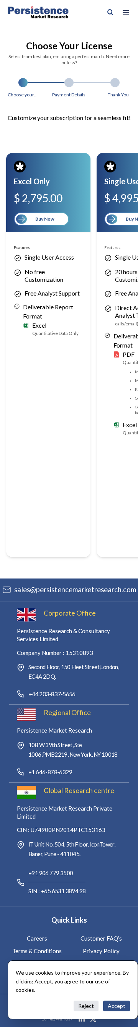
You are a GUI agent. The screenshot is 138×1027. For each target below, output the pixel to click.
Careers (37, 938)
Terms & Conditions (37, 950)
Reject (86, 1006)
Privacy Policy (101, 950)
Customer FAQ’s (101, 938)
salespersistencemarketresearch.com (75, 589)
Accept (116, 1006)
